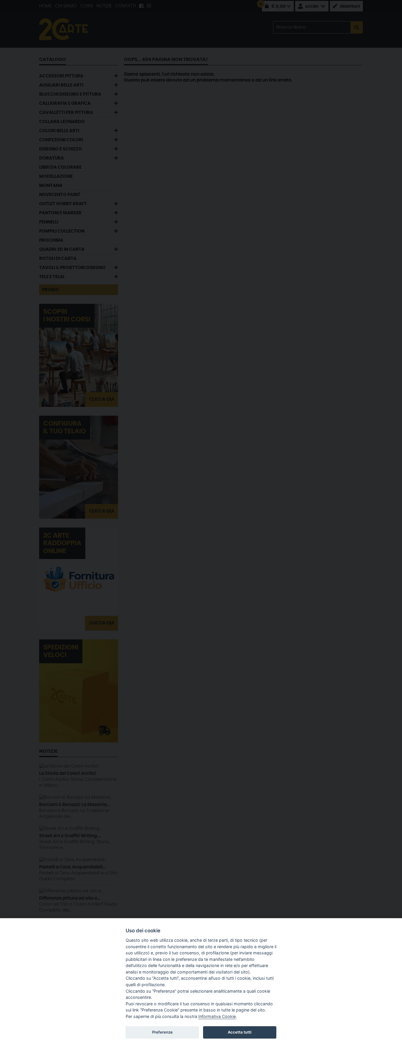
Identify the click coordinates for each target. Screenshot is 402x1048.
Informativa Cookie (217, 1016)
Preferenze (162, 1032)
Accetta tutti (239, 1032)
